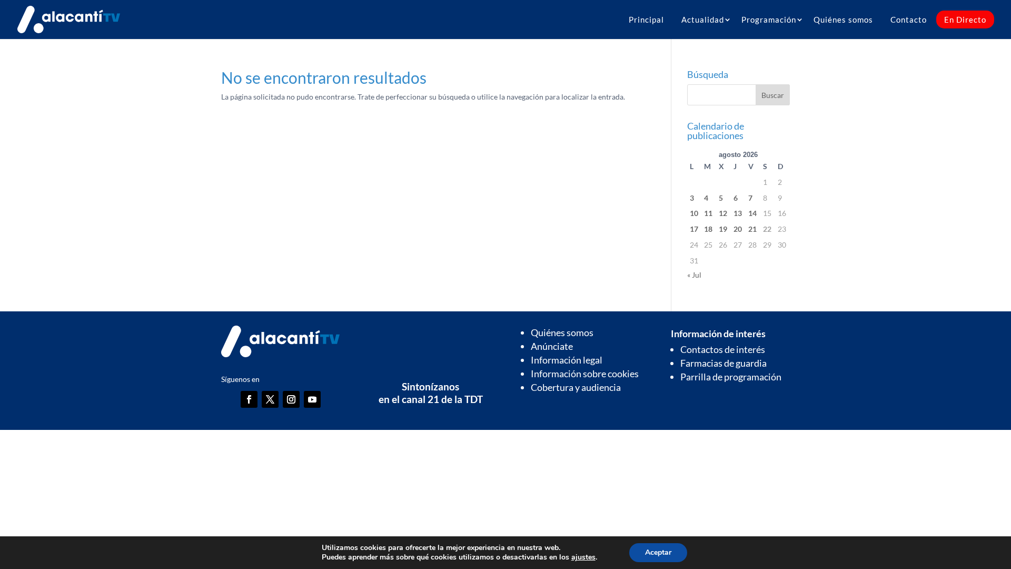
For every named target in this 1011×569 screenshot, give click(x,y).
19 (723, 228)
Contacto (908, 19)
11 (708, 213)
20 (738, 228)
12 (723, 213)
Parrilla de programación (730, 376)
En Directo (965, 19)
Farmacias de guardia (723, 363)
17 (694, 228)
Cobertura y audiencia (576, 387)
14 (752, 213)
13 (738, 213)
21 (752, 228)
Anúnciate (552, 346)
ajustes (583, 557)
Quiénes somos (843, 19)
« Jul (694, 274)
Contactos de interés (722, 349)
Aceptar (658, 552)
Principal (646, 19)
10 (694, 213)
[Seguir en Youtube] (312, 399)
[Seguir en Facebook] (249, 399)
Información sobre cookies (585, 373)
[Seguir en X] (270, 399)
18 (708, 228)
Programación (768, 19)
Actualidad (702, 19)
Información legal (566, 360)
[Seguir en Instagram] (291, 399)
